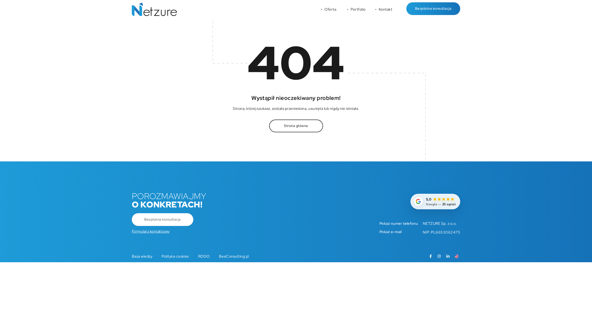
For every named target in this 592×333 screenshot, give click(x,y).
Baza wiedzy (142, 256)
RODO (204, 256)
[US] (456, 256)
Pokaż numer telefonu (398, 223)
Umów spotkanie (5, 164)
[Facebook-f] (430, 256)
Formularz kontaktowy (151, 231)
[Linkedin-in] (448, 256)
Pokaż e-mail (390, 231)
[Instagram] (439, 256)
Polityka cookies (175, 256)
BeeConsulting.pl (234, 256)
